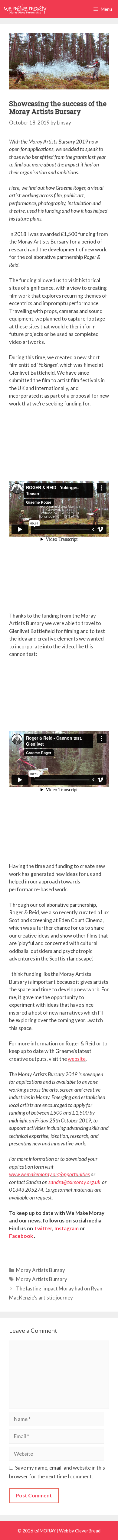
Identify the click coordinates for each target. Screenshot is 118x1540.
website (77, 1059)
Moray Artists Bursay (40, 1270)
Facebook (21, 1236)
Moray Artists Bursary (41, 1279)
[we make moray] (25, 9)
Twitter (43, 1228)
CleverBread (87, 1530)
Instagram (66, 1228)
